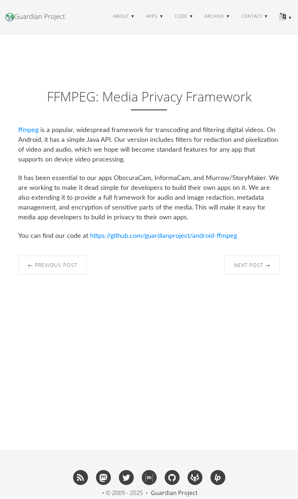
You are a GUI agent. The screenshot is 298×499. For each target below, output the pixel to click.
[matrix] (149, 477)
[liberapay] (217, 477)
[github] (172, 477)
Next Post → (252, 265)
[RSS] (80, 477)
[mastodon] (103, 477)
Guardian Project (39, 16)
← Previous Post (52, 265)
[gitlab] (195, 477)
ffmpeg (28, 130)
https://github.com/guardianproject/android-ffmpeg (163, 236)
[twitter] (126, 477)
